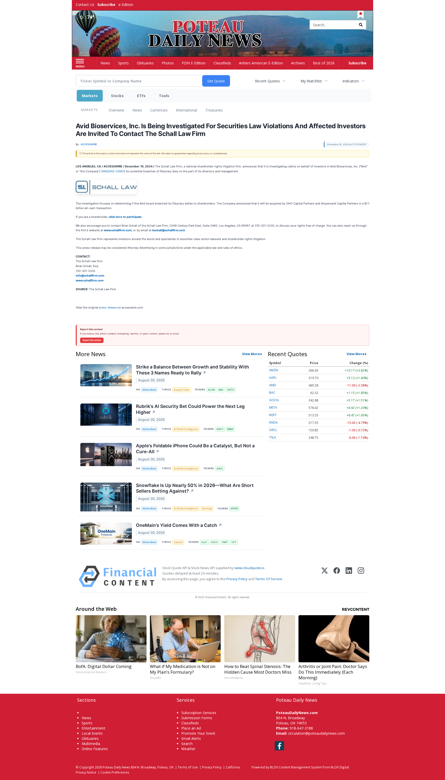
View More (251, 354)
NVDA (273, 422)
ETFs (141, 95)
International (186, 110)
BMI (221, 389)
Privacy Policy (236, 579)
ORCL (273, 430)
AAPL (220, 468)
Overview (116, 110)
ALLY (204, 542)
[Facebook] (336, 576)
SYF (234, 542)
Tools (164, 95)
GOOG (274, 400)
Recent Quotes (267, 81)
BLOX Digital (340, 767)
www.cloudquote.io (249, 567)
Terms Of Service (268, 579)
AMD (272, 385)
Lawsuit (178, 542)
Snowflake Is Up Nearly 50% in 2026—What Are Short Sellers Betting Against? (195, 488)
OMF (225, 542)
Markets (90, 95)
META (273, 407)
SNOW (234, 508)
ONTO (230, 389)
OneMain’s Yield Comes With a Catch (179, 525)
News (137, 110)
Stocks (117, 95)
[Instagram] (361, 576)
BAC (272, 392)
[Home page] (222, 25)
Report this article (92, 340)
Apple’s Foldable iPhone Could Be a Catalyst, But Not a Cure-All (195, 448)
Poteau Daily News (116, 767)
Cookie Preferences (114, 772)
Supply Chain (181, 389)
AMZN (273, 370)
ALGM (211, 389)
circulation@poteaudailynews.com (316, 733)
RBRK (230, 429)
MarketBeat (149, 389)
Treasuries (214, 110)
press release (108, 307)
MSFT (220, 429)
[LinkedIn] (349, 576)
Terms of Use (188, 767)
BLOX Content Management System (296, 767)
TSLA (272, 437)
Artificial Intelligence (186, 429)
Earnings (207, 508)
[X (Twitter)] (324, 576)
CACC (214, 542)
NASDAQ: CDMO (113, 171)
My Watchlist (311, 81)
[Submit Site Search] (361, 24)
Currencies (159, 110)
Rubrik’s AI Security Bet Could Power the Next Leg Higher (190, 409)
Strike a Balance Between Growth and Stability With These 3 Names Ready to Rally (192, 369)
